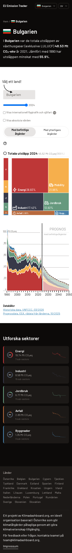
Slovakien (35, 501)
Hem (5, 21)
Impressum (10, 546)
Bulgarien (46, 6)
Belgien (21, 478)
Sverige (7, 501)
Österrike (8, 478)
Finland (59, 483)
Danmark (22, 483)
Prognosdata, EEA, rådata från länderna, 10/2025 (31, 313)
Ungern (48, 488)
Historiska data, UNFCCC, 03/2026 (23, 309)
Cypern (47, 478)
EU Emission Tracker (15, 5)
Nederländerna (11, 497)
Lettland (47, 492)
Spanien (47, 483)
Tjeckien (59, 478)
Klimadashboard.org (35, 515)
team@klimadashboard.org (21, 540)
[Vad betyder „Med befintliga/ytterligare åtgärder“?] (5, 143)
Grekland (22, 488)
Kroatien (36, 488)
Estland (34, 483)
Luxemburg (32, 492)
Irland (58, 488)
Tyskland (8, 483)
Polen (26, 497)
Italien (6, 492)
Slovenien (20, 501)
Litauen (17, 492)
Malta (58, 492)
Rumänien (52, 497)
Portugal (38, 497)
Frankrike (8, 488)
